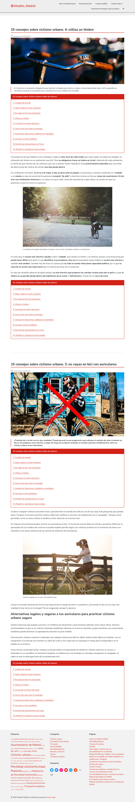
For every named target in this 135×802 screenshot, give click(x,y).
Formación (54, 744)
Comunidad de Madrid (17, 758)
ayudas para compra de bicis (32, 741)
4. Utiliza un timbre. (21, 118)
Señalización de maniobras (18, 783)
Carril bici (35, 748)
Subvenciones (39, 783)
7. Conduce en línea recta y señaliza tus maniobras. (33, 134)
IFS (21, 761)
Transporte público (101, 4)
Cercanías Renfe (30, 751)
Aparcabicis (31, 739)
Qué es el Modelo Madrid (67, 4)
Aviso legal (51, 797)
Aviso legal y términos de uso (100, 749)
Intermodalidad (55, 746)
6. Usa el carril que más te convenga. (28, 128)
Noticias (92, 746)
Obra (30, 771)
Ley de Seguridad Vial (35, 761)
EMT (38, 758)
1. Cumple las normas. (22, 103)
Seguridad (32, 780)
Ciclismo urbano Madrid (38, 755)
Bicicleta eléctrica (20, 748)
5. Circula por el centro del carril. (26, 123)
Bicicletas (29, 748)
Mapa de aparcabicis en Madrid (100, 777)
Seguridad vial (39, 780)
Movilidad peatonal (85, 4)
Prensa (52, 754)
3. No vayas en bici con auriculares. (27, 113)
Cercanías (20, 751)
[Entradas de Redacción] (12, 36)
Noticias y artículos (57, 751)
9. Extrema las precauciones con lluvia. (28, 144)
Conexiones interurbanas (59, 741)
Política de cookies (96, 764)
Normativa (25, 771)
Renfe (27, 780)
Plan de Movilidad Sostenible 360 (22, 778)
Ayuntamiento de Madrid (26, 745)
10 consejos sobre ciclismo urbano (102, 779)
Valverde (18, 789)
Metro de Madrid (20, 763)
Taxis (12, 786)
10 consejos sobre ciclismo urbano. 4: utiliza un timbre (52, 29)
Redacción (17, 36)
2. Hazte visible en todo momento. (27, 108)
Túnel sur (13, 789)
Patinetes (40, 775)
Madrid (13, 763)
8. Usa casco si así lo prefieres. (25, 139)
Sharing (29, 783)
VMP (21, 789)
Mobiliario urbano (29, 763)
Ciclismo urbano (116, 4)
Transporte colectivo (19, 786)
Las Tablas (24, 761)
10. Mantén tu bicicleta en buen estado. (29, 149)
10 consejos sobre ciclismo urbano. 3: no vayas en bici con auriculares (64, 364)
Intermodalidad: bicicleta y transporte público (106, 774)
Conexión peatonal (30, 758)
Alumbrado (23, 739)
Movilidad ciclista (22, 767)
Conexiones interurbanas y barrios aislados (105, 9)
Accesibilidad (15, 739)
